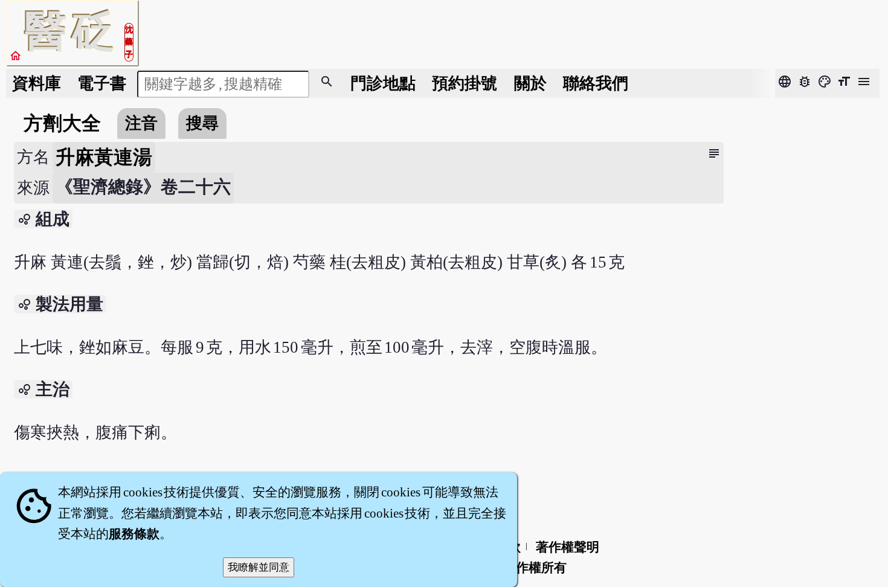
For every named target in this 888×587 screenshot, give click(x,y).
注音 (141, 123)
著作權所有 (535, 567)
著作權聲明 (567, 547)
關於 (530, 83)
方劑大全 (62, 123)
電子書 (101, 83)
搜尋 (202, 123)
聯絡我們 (595, 83)
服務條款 (134, 534)
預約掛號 (464, 83)
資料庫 (36, 83)
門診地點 (383, 83)
